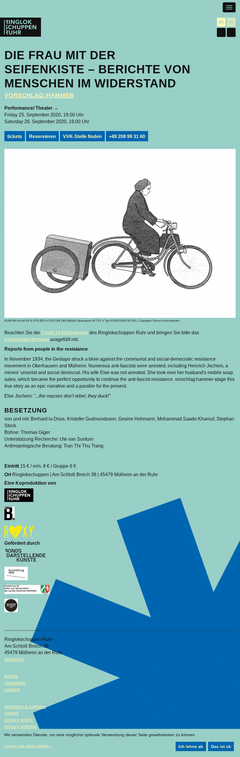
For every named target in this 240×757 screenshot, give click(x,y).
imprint (11, 713)
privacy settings (20, 726)
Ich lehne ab (191, 746)
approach (14, 659)
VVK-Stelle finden (82, 136)
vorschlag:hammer (39, 95)
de (222, 22)
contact (11, 689)
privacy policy (18, 719)
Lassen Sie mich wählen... (28, 746)
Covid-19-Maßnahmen (64, 332)
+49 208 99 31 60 (127, 136)
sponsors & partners (25, 706)
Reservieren (42, 136)
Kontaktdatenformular (27, 339)
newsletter (15, 682)
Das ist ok (221, 746)
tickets (14, 136)
